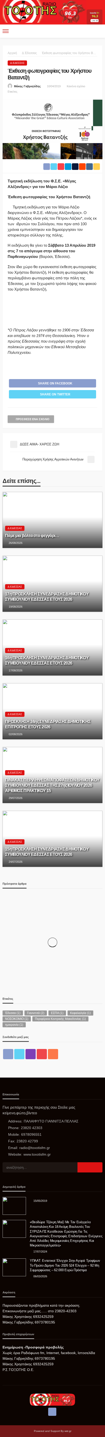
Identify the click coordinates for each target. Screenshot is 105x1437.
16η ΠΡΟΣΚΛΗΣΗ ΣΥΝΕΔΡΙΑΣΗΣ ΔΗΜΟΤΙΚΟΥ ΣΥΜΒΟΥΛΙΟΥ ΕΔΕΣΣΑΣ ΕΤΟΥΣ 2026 (47, 660)
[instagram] (30, 1054)
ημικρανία (14, 1025)
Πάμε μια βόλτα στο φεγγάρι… (32, 535)
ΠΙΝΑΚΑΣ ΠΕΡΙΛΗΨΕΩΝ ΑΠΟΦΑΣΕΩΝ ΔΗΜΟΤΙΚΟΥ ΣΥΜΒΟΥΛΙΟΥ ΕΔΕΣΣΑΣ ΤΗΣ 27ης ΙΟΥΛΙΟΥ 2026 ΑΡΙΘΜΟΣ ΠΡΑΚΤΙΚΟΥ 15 (52, 785)
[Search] (98, 31)
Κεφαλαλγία (80, 1013)
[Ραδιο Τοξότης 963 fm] (44, 11)
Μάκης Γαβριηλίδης (27, 86)
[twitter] (19, 1054)
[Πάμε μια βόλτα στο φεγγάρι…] (52, 520)
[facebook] (8, 1054)
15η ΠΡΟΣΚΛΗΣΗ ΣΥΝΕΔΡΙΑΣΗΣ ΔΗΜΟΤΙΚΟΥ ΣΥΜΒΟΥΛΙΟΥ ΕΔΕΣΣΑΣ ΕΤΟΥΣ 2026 (47, 852)
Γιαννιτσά (35, 1013)
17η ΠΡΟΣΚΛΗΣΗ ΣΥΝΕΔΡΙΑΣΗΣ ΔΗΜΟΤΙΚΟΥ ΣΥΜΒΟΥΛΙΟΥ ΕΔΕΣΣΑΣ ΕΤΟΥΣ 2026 (47, 597)
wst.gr (67, 1431)
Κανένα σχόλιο (76, 86)
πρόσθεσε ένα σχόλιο (32, 419)
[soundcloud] (53, 1054)
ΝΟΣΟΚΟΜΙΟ (16, 1019)
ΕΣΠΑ (57, 1013)
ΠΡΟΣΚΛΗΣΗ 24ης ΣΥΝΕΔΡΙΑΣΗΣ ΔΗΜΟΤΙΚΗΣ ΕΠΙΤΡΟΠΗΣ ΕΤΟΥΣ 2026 (47, 724)
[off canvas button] (6, 31)
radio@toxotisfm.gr (34, 1148)
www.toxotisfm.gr (37, 1154)
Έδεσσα (12, 1013)
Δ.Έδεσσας (17, 62)
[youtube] (41, 1054)
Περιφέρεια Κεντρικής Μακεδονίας (60, 1019)
